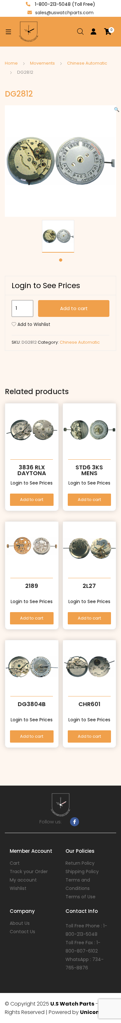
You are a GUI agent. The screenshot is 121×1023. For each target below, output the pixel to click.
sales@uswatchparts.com (64, 12)
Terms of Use (81, 896)
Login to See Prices (46, 285)
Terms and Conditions (78, 884)
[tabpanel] (60, 236)
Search (80, 31)
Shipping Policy (82, 871)
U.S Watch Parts (72, 1003)
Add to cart (74, 308)
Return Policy (80, 863)
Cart (15, 863)
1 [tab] (60, 260)
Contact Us (22, 931)
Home (11, 63)
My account (23, 880)
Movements (42, 63)
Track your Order (29, 871)
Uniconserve (97, 1012)
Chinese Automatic (87, 63)
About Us (20, 923)
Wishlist (18, 888)
